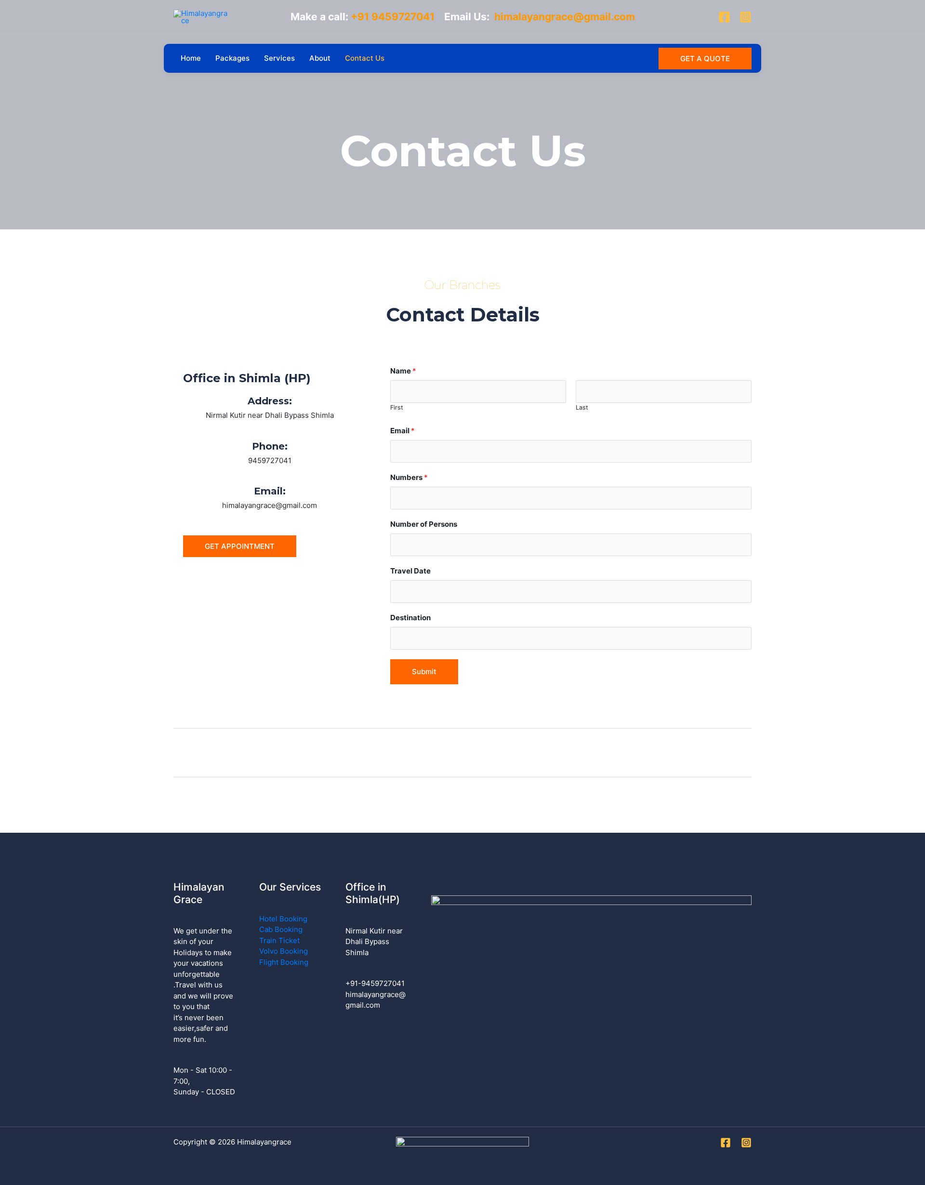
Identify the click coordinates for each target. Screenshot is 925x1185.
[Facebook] (724, 17)
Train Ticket (279, 940)
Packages (232, 58)
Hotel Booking (283, 918)
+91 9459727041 (397, 17)
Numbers (409, 477)
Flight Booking (283, 962)
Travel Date (410, 570)
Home (191, 58)
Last (582, 407)
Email (402, 430)
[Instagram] (746, 17)
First (396, 407)
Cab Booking (281, 929)
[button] (705, 58)
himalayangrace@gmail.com (564, 17)
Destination (410, 617)
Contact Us (364, 58)
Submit (424, 671)
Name (403, 370)
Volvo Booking (283, 951)
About (319, 58)
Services (279, 58)
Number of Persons (423, 524)
